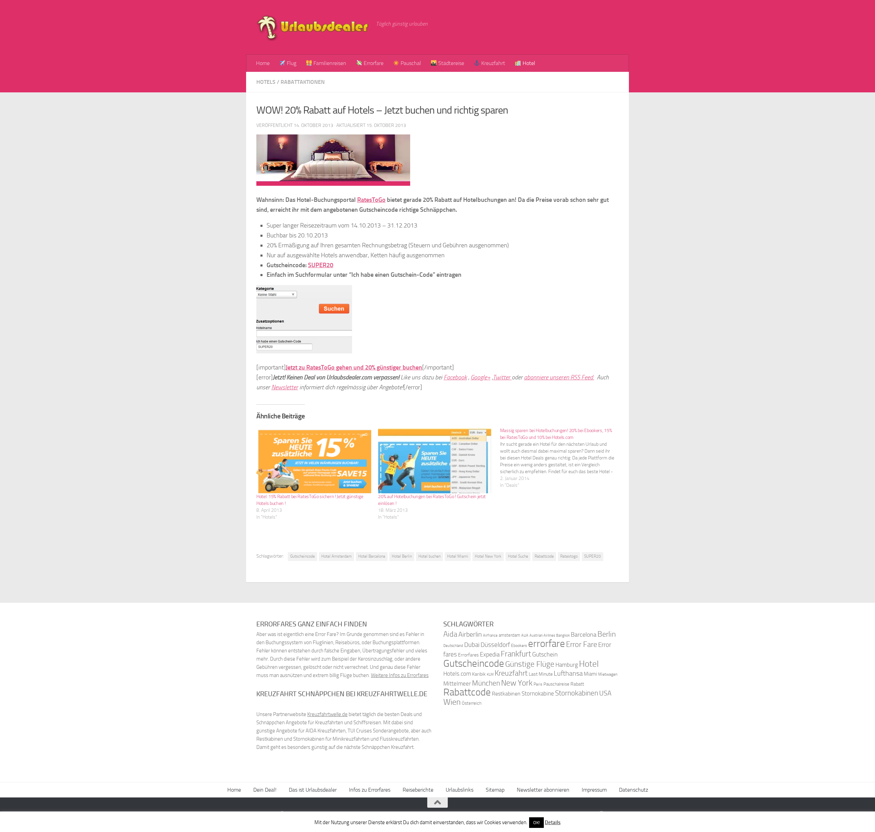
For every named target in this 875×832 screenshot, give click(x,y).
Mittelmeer (457, 683)
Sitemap (495, 789)
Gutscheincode (302, 556)
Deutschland (453, 646)
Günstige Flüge (529, 664)
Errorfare (372, 63)
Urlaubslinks (459, 789)
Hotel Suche (518, 556)
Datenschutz (633, 789)
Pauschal (410, 63)
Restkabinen (506, 693)
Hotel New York (488, 556)
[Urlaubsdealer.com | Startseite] (312, 27)
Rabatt (577, 684)
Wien (452, 702)
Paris (538, 684)
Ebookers (519, 645)
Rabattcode (544, 556)
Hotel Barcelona (371, 556)
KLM (490, 674)
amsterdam (509, 635)
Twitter (502, 377)
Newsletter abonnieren (543, 789)
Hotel (528, 63)
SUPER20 (320, 265)
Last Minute (541, 674)
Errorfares (468, 655)
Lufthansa (568, 673)
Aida (450, 634)
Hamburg (566, 664)
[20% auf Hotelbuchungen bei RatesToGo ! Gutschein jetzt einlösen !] (435, 460)
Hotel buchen (429, 556)
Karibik (479, 674)
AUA (524, 635)
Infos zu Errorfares (369, 789)
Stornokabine (538, 693)
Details (553, 822)
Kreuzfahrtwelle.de (327, 714)
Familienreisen (329, 63)
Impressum (594, 789)
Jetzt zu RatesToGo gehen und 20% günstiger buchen (354, 367)
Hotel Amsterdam (336, 556)
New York (517, 683)
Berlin (606, 634)
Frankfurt (516, 654)
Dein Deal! (265, 789)
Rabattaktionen (303, 82)
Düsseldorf (495, 645)
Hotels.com (457, 674)
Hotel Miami (457, 556)
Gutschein (545, 654)
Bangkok (563, 635)
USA (605, 693)
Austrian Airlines (542, 635)
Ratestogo (569, 556)
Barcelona (583, 634)
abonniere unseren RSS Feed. (559, 377)
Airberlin (470, 634)
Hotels (265, 82)
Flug (290, 63)
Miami (590, 674)
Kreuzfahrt (492, 63)
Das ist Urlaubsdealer (313, 789)
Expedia (490, 654)
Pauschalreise (556, 684)
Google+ (480, 377)
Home (263, 63)
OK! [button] (536, 822)
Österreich (472, 703)
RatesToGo (371, 200)
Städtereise (450, 63)
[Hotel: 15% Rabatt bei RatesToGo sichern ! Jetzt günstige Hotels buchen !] (313, 460)
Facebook (455, 377)
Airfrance (490, 635)
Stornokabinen (576, 693)
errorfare (546, 644)
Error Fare (581, 644)
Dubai (472, 645)
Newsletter (284, 387)
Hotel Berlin (402, 556)
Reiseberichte (418, 789)
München (486, 683)
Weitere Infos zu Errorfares (400, 675)
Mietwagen (607, 674)
